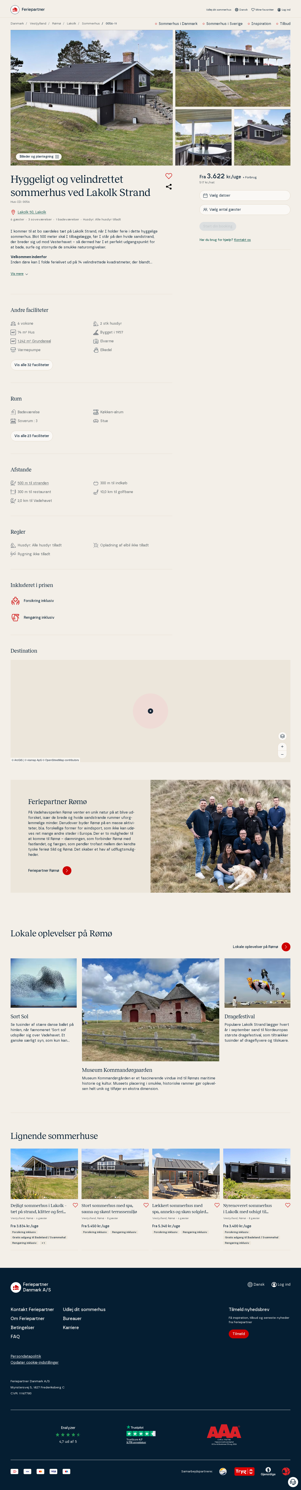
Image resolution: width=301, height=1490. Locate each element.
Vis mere (17, 274)
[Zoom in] (282, 747)
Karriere (71, 1328)
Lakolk (71, 23)
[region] (150, 711)
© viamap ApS (33, 760)
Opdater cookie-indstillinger (35, 1362)
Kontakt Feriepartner (32, 1309)
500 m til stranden (33, 483)
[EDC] (223, 1471)
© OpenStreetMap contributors (61, 760)
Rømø (56, 23)
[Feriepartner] (28, 9)
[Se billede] (92, 98)
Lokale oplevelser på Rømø (255, 947)
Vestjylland (38, 23)
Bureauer (72, 1319)
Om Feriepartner (28, 1319)
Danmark (17, 23)
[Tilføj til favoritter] (168, 176)
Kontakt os (242, 240)
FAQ (15, 1337)
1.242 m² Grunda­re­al (34, 341)
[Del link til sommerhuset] (168, 186)
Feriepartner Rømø (43, 870)
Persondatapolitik (26, 1356)
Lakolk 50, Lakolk (32, 212)
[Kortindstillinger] (282, 736)
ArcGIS (18, 760)
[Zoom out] (282, 754)
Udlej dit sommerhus (218, 9)
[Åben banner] (293, 1482)
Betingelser (22, 1328)
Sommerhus (91, 23)
